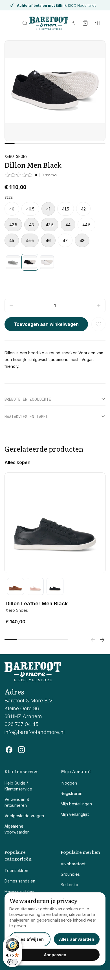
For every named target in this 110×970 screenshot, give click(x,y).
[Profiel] (72, 23)
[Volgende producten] (102, 639)
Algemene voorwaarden (17, 829)
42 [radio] (83, 209)
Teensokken (16, 870)
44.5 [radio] (86, 224)
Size (9, 197)
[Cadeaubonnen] (97, 23)
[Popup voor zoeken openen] (24, 23)
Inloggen (69, 783)
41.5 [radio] (65, 209)
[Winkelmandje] (85, 23)
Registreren (71, 793)
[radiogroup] (55, 224)
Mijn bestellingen (76, 803)
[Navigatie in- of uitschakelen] (12, 23)
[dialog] (55, 928)
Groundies (70, 874)
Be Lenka (69, 884)
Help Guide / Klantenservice (18, 786)
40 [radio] (11, 209)
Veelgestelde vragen (24, 815)
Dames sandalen (20, 881)
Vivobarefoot (73, 863)
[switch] (12, 962)
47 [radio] (65, 240)
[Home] (48, 23)
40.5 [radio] (30, 209)
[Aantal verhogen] (98, 305)
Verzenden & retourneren (17, 802)
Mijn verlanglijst (75, 814)
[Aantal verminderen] (11, 305)
